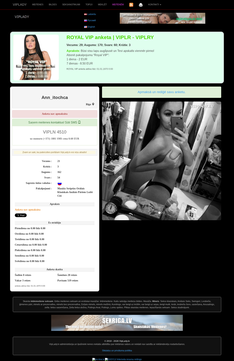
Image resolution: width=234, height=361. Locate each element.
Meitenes (37, 4)
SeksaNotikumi (71, 4)
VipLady (20, 4)
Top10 (89, 4)
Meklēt (102, 4)
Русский (92, 20)
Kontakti (153, 4)
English (91, 27)
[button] (111, 161)
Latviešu (92, 14)
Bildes (53, 4)
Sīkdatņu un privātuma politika (117, 350)
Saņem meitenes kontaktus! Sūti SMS (53, 122)
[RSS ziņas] (131, 4)
